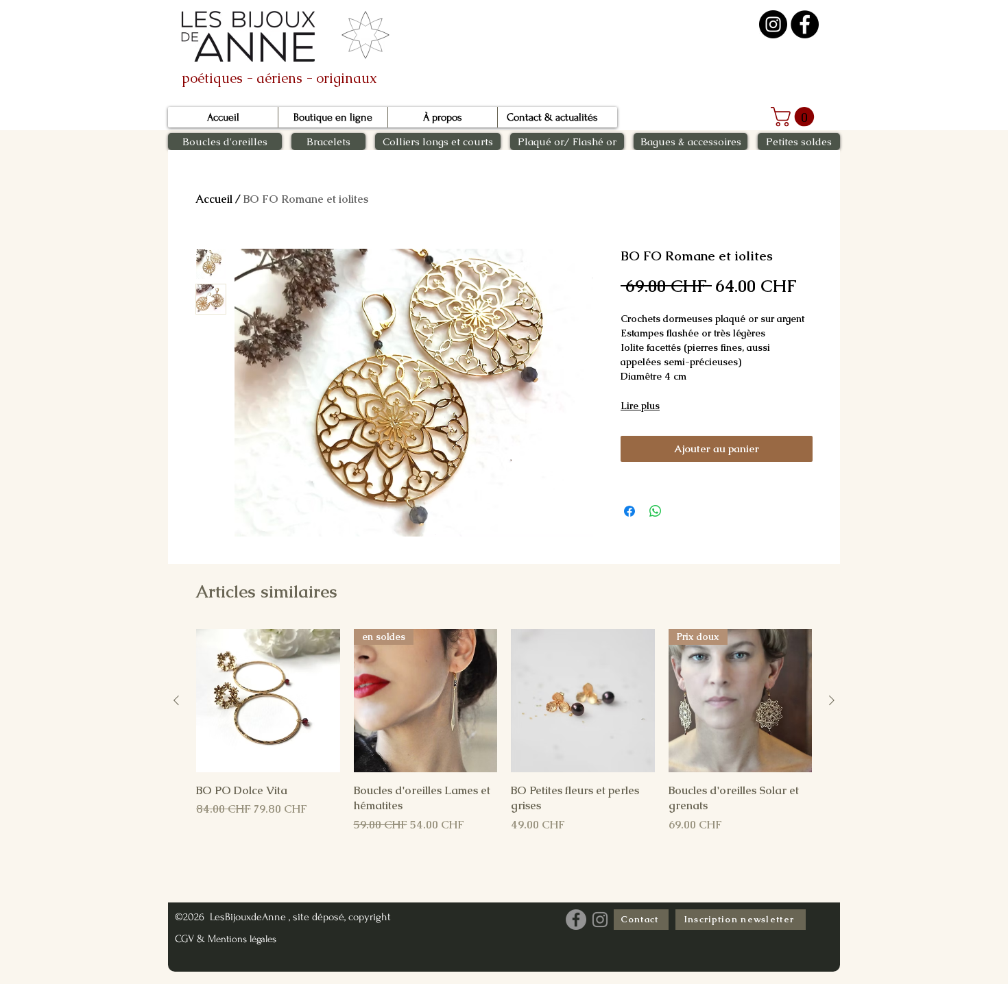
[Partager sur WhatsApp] (655, 511)
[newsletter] (365, 36)
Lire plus (640, 405)
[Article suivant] (832, 700)
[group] (504, 731)
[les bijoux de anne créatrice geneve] (805, 24)
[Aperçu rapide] (268, 701)
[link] (795, 117)
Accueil (213, 199)
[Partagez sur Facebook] (629, 511)
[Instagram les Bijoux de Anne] (600, 919)
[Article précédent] (176, 700)
